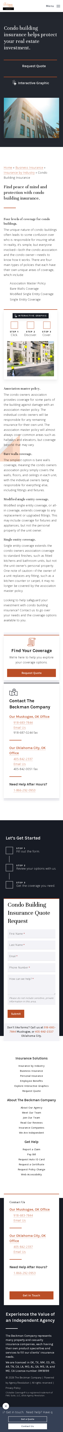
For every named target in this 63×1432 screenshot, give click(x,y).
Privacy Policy (13, 1387)
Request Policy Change (31, 1169)
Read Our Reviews (31, 1122)
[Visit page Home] (8, 6)
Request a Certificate (31, 1164)
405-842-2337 (23, 759)
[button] (53, 6)
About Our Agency (31, 1107)
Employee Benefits (31, 1080)
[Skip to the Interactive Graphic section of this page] (30, 83)
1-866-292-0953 (25, 790)
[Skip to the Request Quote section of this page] (30, 66)
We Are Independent (31, 1132)
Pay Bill (31, 1154)
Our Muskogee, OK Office (29, 717)
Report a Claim (31, 1149)
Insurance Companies (31, 1127)
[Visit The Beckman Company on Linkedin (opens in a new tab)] (26, 1282)
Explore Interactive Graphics (31, 1085)
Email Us (20, 727)
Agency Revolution (19, 1382)
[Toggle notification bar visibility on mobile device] (6, 1406)
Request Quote (31, 1090)
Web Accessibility (31, 1174)
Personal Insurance (31, 1075)
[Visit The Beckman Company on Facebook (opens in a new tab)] (19, 1282)
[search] (41, 6)
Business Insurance (29, 167)
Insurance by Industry (19, 172)
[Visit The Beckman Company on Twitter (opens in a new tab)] (13, 1282)
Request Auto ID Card (31, 1159)
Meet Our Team (31, 1112)
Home (8, 167)
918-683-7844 (23, 722)
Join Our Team (31, 1117)
